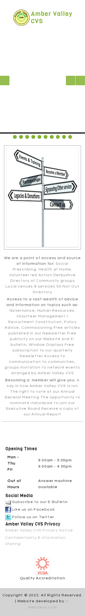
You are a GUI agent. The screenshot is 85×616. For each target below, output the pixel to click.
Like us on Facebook (33, 509)
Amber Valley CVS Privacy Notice (39, 530)
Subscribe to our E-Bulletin (39, 502)
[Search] (75, 5)
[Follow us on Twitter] (44, 4)
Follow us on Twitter (32, 517)
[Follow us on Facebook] (38, 4)
